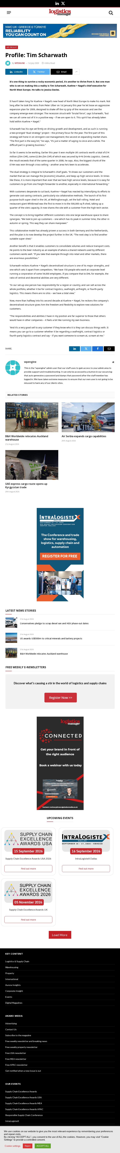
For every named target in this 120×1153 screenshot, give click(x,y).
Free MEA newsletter (15, 1059)
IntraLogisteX (12, 1121)
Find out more (28, 868)
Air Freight (12, 47)
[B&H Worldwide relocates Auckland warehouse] (31, 417)
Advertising (11, 1023)
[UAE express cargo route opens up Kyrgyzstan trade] (31, 465)
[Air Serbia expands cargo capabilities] (88, 417)
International (11, 979)
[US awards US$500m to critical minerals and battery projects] (11, 638)
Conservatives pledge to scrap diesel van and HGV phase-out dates (54, 623)
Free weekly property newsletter (21, 1047)
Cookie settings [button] (12, 1146)
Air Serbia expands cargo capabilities (84, 436)
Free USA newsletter (15, 1053)
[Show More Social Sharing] (76, 72)
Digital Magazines (13, 1002)
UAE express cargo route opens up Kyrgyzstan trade (26, 485)
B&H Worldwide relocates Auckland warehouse (26, 438)
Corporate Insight (14, 991)
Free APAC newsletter (16, 1065)
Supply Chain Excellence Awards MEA (23, 1103)
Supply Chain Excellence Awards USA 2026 (28, 858)
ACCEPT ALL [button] (43, 1146)
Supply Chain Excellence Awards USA (23, 1097)
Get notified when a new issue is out (23, 1070)
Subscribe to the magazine (18, 1035)
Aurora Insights (13, 985)
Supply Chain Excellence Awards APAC (24, 1109)
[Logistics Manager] (60, 12)
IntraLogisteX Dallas (86, 858)
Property (9, 973)
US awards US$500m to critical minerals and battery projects (51, 638)
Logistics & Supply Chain (17, 961)
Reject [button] (27, 1146)
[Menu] (9, 12)
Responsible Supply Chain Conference (24, 1115)
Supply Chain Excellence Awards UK (28, 909)
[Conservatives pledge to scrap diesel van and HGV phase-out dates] (11, 623)
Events (8, 997)
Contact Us (11, 1029)
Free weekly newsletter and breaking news (26, 1041)
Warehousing (11, 967)
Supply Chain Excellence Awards (21, 1091)
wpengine (20, 63)
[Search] (110, 12)
